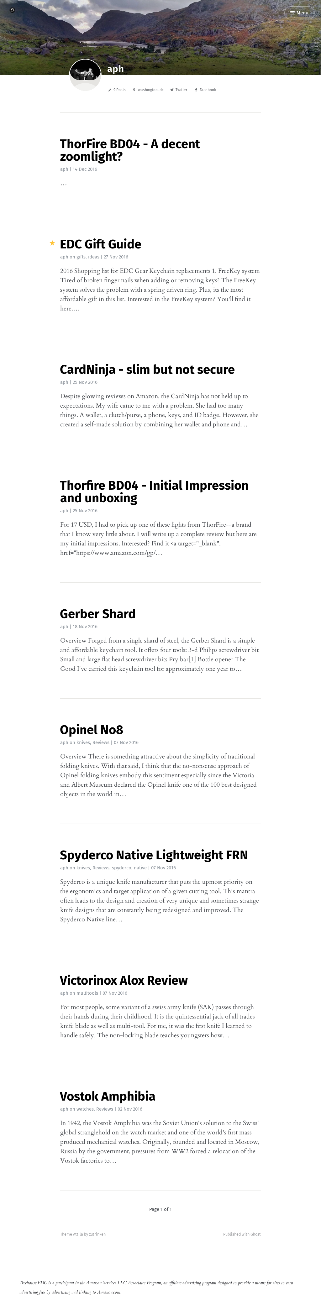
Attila (78, 1234)
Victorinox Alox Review (124, 980)
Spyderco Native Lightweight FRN (154, 855)
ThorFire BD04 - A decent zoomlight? (130, 150)
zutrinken (97, 1234)
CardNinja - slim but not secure (147, 369)
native (140, 868)
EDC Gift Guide (100, 244)
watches (85, 1109)
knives (83, 742)
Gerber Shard (98, 614)
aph (64, 169)
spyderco (121, 868)
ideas (93, 257)
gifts (81, 257)
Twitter (181, 90)
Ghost (255, 1234)
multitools (87, 993)
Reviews (100, 742)
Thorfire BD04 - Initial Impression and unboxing (154, 492)
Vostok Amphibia (107, 1096)
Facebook (208, 90)
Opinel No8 (91, 729)
